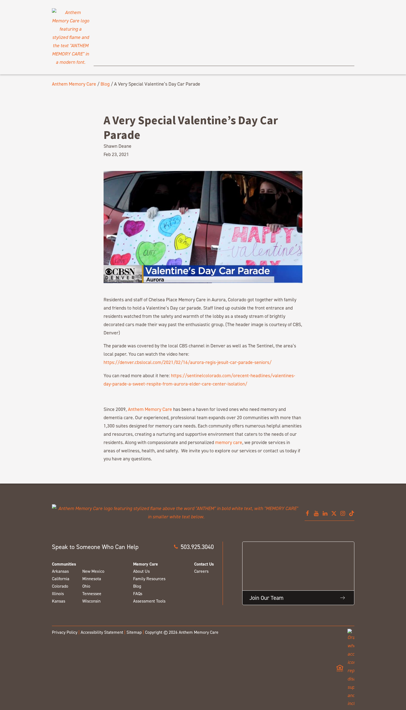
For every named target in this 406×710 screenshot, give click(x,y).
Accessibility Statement (102, 632)
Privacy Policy (64, 632)
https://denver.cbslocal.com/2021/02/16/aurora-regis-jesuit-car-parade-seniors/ (187, 362)
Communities (64, 564)
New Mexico (93, 571)
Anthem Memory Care (74, 84)
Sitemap (134, 632)
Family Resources (149, 578)
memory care (228, 442)
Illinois (58, 593)
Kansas (58, 601)
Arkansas (60, 571)
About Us (141, 571)
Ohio (86, 586)
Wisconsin (91, 601)
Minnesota (91, 578)
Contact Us (204, 564)
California (60, 578)
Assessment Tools (149, 601)
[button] (193, 547)
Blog (105, 84)
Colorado (60, 586)
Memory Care (145, 564)
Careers (201, 571)
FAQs (137, 593)
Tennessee (91, 593)
